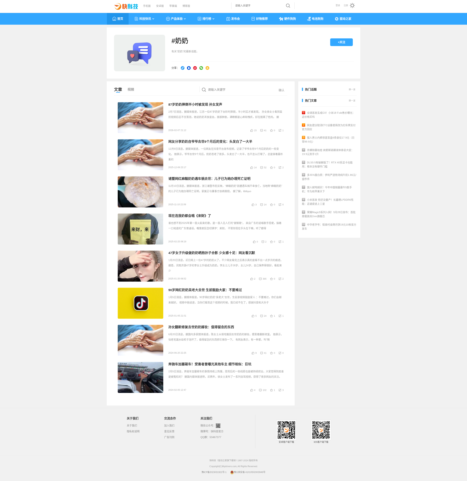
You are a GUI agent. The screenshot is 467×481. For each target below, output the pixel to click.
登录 (338, 5)
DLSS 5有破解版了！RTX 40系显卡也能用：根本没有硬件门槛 (327, 164)
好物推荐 (262, 18)
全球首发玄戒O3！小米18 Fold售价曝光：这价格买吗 (328, 114)
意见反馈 (169, 431)
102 (265, 390)
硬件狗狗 (290, 18)
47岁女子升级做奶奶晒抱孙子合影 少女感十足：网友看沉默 (211, 253)
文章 (118, 89)
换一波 (352, 100)
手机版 (147, 5)
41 (265, 130)
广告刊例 (169, 437)
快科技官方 (217, 431)
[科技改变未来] (123, 5)
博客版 (186, 5)
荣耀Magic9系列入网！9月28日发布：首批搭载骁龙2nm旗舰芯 (329, 214)
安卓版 (160, 5)
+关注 (341, 42)
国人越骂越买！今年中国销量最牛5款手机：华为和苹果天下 (327, 189)
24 (265, 316)
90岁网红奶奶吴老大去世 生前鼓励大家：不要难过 (205, 290)
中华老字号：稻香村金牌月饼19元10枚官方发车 (329, 226)
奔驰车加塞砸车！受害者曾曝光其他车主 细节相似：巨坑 (209, 364)
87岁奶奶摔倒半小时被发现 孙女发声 (195, 104)
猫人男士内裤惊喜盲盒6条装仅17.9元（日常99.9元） (328, 139)
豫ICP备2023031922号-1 (214, 472)
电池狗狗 (317, 18)
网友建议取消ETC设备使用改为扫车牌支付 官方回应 (329, 127)
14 (255, 167)
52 (265, 167)
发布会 (235, 18)
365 (265, 279)
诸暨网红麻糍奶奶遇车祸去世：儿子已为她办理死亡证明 (209, 179)
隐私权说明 (133, 431)
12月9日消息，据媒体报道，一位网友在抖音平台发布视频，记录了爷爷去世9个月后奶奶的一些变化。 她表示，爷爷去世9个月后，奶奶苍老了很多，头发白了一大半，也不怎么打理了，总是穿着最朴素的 (225, 154)
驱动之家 (345, 18)
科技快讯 (145, 18)
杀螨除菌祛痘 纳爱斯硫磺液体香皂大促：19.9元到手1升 (328, 152)
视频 (131, 89)
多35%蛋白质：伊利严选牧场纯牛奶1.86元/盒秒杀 (329, 176)
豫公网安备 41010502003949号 (249, 472)
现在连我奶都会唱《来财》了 (189, 216)
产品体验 (177, 18)
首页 (120, 18)
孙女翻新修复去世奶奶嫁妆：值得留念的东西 (201, 327)
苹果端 (173, 5)
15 (255, 130)
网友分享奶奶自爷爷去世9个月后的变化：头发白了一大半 (210, 141)
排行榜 (206, 18)
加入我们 (169, 425)
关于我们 (132, 425)
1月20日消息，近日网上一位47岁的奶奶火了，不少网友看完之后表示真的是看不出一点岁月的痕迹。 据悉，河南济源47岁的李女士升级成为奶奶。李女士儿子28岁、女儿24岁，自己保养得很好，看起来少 (225, 265)
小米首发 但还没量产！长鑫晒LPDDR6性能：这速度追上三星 (328, 201)
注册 (346, 5)
